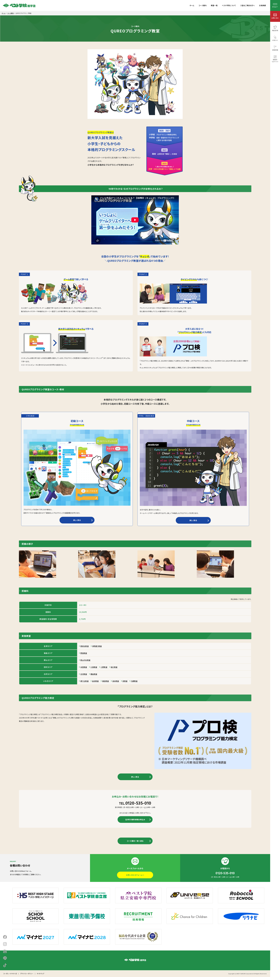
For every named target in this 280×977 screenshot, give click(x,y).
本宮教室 (83, 667)
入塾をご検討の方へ (247, 5)
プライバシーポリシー (26, 974)
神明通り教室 (97, 646)
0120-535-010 (135, 803)
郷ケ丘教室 (84, 681)
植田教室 (105, 681)
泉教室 (124, 681)
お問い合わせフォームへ (135, 875)
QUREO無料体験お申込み (135, 819)
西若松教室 (84, 646)
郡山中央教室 (85, 660)
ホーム (192, 5)
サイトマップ (40, 974)
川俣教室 (94, 667)
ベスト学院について (229, 5)
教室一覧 (214, 5)
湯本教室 (115, 681)
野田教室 (83, 653)
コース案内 (202, 5)
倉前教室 (95, 681)
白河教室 (83, 674)
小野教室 (104, 667)
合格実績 (262, 5)
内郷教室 (134, 681)
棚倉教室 (94, 674)
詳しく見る (77, 520)
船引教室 (114, 667)
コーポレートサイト (9, 974)
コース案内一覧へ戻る (135, 841)
